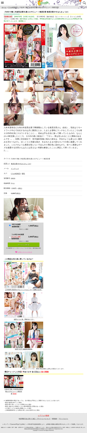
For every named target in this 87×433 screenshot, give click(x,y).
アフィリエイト (63, 419)
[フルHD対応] (13, 7)
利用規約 (54, 419)
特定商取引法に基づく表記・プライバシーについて (35, 419)
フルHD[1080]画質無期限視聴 (17, 236)
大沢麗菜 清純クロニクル (23, 379)
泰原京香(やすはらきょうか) (21, 164)
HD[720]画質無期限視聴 (16, 225)
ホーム (4, 7)
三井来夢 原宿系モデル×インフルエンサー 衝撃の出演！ (23, 290)
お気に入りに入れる (24, 252)
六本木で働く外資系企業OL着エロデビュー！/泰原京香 (13, 391)
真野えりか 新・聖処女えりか (24, 319)
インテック (15, 168)
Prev (6, 46)
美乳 (23, 173)
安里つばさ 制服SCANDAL (23, 349)
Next (80, 46)
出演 (7, 163)
